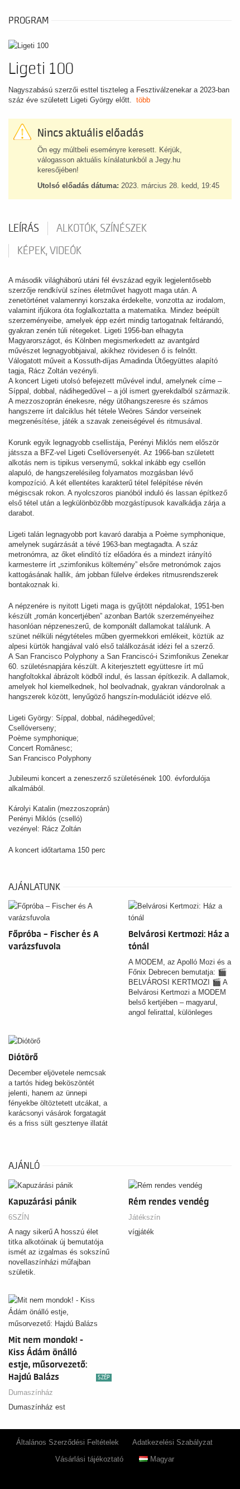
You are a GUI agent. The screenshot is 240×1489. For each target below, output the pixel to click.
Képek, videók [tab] (49, 251)
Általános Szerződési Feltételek (67, 1442)
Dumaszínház (30, 1392)
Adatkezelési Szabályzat (172, 1442)
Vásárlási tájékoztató (89, 1459)
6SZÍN (18, 1217)
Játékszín (144, 1217)
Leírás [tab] (23, 228)
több (143, 100)
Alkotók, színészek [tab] (101, 228)
